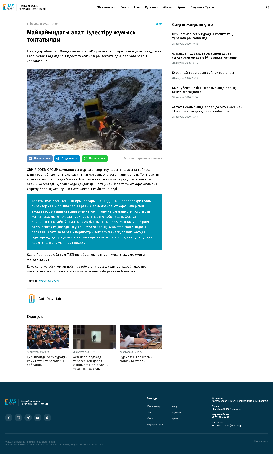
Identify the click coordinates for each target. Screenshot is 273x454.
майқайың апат (49, 281)
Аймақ (167, 7)
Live (137, 7)
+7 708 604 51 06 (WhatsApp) (227, 425)
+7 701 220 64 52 (220, 417)
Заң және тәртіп (202, 7)
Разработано (261, 441)
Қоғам (158, 23)
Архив (181, 7)
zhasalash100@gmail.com (226, 409)
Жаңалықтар (106, 7)
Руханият (151, 7)
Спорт (125, 7)
